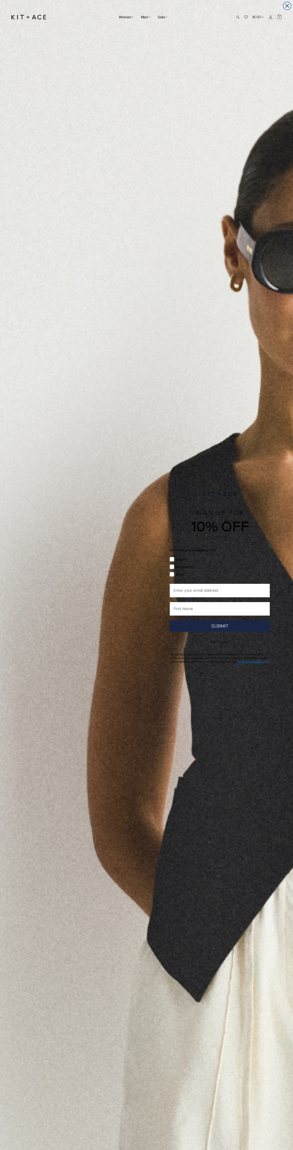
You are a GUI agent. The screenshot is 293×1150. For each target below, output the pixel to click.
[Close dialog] (287, 6)
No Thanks (220, 642)
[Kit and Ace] (30, 17)
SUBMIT (219, 626)
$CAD (258, 17)
